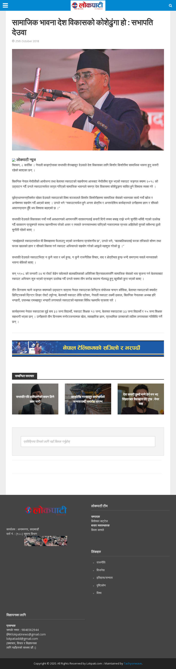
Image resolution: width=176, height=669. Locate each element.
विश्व (99, 593)
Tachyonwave (133, 663)
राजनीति (101, 562)
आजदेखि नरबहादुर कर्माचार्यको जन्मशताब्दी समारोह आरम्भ (88, 399)
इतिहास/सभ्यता (105, 577)
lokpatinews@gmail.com (29, 634)
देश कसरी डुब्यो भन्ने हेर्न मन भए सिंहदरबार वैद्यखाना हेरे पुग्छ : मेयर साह (140, 398)
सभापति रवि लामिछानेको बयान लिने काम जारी (35, 399)
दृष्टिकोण (101, 585)
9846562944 (30, 630)
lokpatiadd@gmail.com (22, 639)
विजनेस (101, 570)
